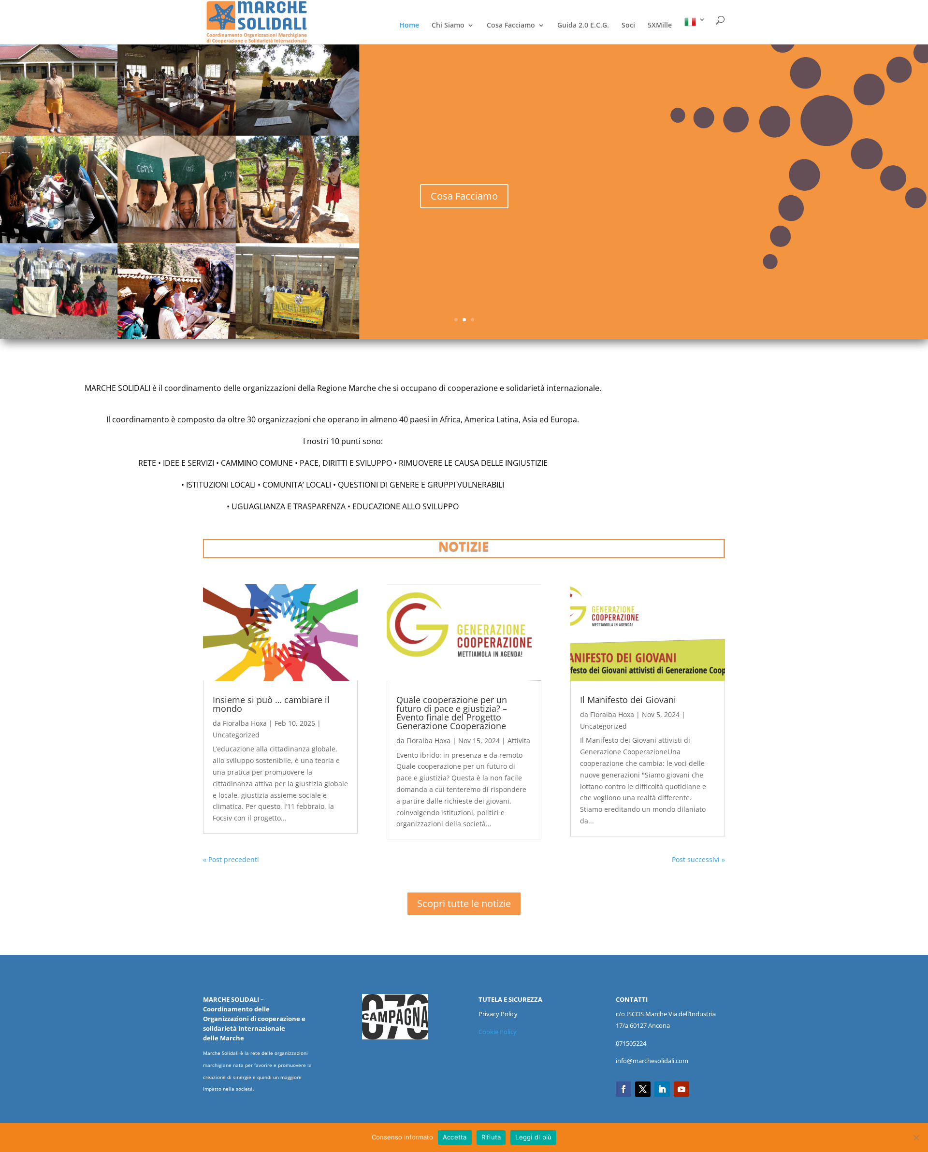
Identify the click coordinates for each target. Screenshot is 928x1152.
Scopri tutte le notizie (464, 903)
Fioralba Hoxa (245, 723)
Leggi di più (533, 1137)
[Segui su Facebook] (623, 1089)
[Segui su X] (643, 1089)
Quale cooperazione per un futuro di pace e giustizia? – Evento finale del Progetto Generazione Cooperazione (451, 713)
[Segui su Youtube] (681, 1089)
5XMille (660, 25)
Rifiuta (491, 1137)
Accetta (455, 1137)
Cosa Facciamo (511, 25)
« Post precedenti (231, 859)
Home (409, 25)
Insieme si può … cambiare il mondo (271, 704)
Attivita (519, 740)
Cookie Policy (497, 1031)
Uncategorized (236, 734)
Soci (628, 25)
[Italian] (695, 30)
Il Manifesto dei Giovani (628, 700)
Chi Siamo (448, 25)
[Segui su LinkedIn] (662, 1089)
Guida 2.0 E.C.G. (583, 25)
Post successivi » (698, 859)
